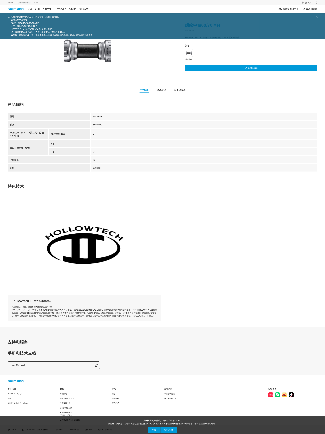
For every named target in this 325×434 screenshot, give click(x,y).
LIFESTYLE (60, 9)
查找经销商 (253, 67)
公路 (30, 9)
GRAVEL (47, 9)
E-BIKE (72, 9)
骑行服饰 (83, 9)
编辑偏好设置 (168, 430)
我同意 (154, 430)
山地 (37, 9)
